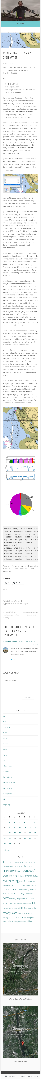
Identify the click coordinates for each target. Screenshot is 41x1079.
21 (5, 838)
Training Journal (14, 601)
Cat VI (26, 866)
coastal (19, 871)
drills (4, 722)
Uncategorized (7, 794)
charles (30, 866)
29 (10, 843)
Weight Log (6, 805)
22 (10, 838)
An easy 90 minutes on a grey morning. (30, 613)
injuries (5, 733)
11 (25, 827)
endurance (8, 881)
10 (20, 827)
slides (34, 903)
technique (6, 771)
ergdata (21, 881)
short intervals (17, 903)
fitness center (30, 881)
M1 (36, 890)
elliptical (35, 876)
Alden (8, 866)
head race (24, 885)
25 (25, 838)
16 (15, 833)
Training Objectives (9, 782)
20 (35, 833)
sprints (12, 908)
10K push (17, 862)
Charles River (10, 870)
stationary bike (30, 908)
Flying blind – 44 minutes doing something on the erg (11, 615)
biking (12, 866)
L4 (8, 889)
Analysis (5, 716)
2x (7, 862)
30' (21, 862)
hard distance (17, 886)
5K (10, 862)
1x (4, 862)
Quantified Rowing (20, 11)
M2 (3, 894)
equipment (6, 727)
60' (23, 862)
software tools (7, 766)
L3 (6, 890)
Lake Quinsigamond (26, 889)
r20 (26, 899)
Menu (22, 24)
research (5, 749)
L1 (35, 885)
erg (16, 880)
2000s (5, 866)
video (4, 799)
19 (30, 833)
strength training (23, 913)
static (21, 908)
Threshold (19, 917)
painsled (12, 899)
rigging (5, 755)
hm (29, 886)
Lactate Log (6, 738)
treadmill (6, 921)
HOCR (32, 886)
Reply (35, 644)
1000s (30, 862)
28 (5, 843)
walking (22, 921)
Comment (28, 697)
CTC (19, 876)
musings (5, 744)
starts (16, 908)
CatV (19, 866)
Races (29, 899)
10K (13, 862)
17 (20, 833)
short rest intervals (26, 903)
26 (30, 838)
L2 (9, 604)
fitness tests (6, 886)
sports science (6, 908)
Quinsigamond (20, 899)
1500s (33, 862)
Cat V (22, 866)
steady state (10, 913)
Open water (18, 604)
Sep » (8, 850)
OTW (6, 898)
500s (25, 862)
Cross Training (10, 875)
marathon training (16, 893)
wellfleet (25, 604)
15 (10, 833)
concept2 (29, 870)
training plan (29, 917)
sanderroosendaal (10, 641)
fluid (12, 886)
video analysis (15, 921)
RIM (4, 760)
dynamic (28, 875)
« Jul (4, 850)
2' (5, 862)
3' (9, 862)
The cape (12, 918)
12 (30, 827)
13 (35, 827)
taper (30, 913)
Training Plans (7, 788)
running (10, 903)
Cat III (16, 866)
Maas (12, 604)
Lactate (13, 889)
